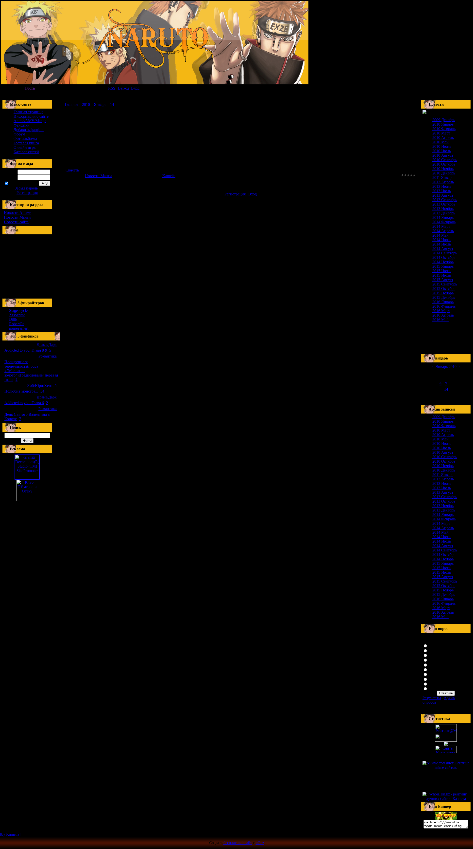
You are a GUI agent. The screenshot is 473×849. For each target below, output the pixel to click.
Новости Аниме (17, 212)
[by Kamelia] (10, 834)
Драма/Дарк (47, 344)
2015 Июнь (441, 271)
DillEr (14, 319)
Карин (434, 679)
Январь (100, 104)
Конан (434, 669)
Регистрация (27, 192)
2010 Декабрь (443, 173)
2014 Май (440, 235)
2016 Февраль (444, 306)
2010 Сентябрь (444, 160)
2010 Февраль (444, 129)
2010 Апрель (443, 137)
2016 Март (441, 311)
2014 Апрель (443, 231)
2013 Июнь (441, 186)
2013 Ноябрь (443, 209)
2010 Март (441, 133)
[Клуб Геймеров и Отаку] (27, 490)
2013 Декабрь (443, 213)
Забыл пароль (26, 188)
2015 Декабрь (443, 297)
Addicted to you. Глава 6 (24, 403)
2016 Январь (443, 302)
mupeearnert (18, 328)
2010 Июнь (441, 146)
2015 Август (442, 280)
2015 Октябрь (443, 288)
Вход (252, 194)
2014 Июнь (441, 240)
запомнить (18, 183)
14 (112, 104)
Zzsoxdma (17, 315)
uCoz (260, 843)
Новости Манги (17, 217)
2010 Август (442, 155)
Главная (71, 104)
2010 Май (440, 142)
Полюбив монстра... (21, 391)
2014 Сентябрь (444, 253)
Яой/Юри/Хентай (42, 385)
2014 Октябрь (443, 257)
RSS (111, 88)
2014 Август (442, 248)
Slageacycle (18, 310)
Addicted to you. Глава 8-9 (25, 350)
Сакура (435, 645)
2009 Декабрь (443, 120)
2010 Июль (441, 151)
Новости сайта (16, 222)
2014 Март (441, 226)
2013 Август (442, 195)
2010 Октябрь (443, 164)
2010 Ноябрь (443, 169)
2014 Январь (443, 217)
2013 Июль (441, 191)
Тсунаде (435, 660)
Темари (435, 683)
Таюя (433, 674)
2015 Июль (441, 275)
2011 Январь (442, 177)
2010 (86, 104)
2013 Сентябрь (444, 200)
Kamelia (168, 176)
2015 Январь (443, 266)
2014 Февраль (444, 222)
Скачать (72, 170)
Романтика (47, 356)
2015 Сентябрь (444, 284)
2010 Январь (443, 124)
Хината (435, 650)
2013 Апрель (443, 182)
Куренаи (436, 655)
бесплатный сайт (237, 843)
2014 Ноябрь (443, 262)
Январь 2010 (445, 366)
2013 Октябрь (443, 204)
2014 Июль (441, 244)
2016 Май (440, 320)
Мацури (435, 688)
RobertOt (16, 324)
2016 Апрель (443, 315)
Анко (433, 664)
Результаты (431, 698)
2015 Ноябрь (443, 293)
